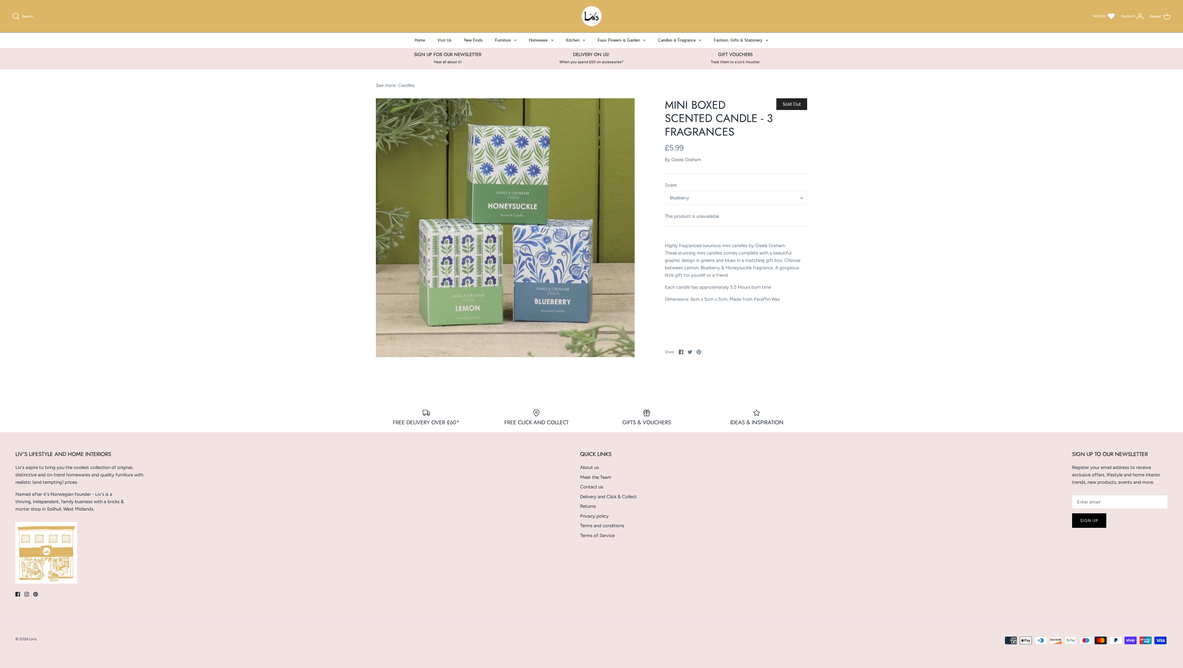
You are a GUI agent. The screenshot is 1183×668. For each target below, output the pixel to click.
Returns (588, 506)
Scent (671, 185)
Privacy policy (594, 516)
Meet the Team (595, 477)
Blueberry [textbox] (679, 198)
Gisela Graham (686, 159)
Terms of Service (597, 535)
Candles (406, 85)
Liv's (32, 639)
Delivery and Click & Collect (608, 496)
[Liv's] (592, 16)
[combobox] (736, 198)
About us (589, 467)
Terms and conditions (602, 525)
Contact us (591, 487)
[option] (505, 227)
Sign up (1089, 520)
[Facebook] (17, 594)
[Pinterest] (35, 594)
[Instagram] (26, 594)
